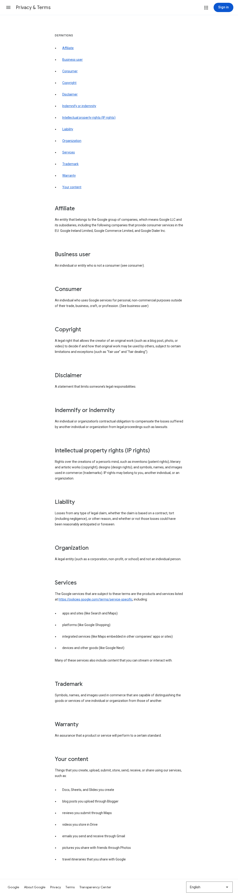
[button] (8, 7)
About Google (35, 887)
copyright (69, 83)
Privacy (55, 887)
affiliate (68, 48)
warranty (69, 175)
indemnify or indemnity (79, 106)
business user (72, 59)
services (68, 152)
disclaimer (70, 94)
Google (13, 887)
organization (71, 141)
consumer (70, 71)
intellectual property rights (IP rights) (89, 117)
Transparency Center (95, 887)
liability (67, 129)
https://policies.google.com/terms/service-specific (95, 599)
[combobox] (209, 887)
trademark (70, 164)
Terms (70, 887)
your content (71, 187)
